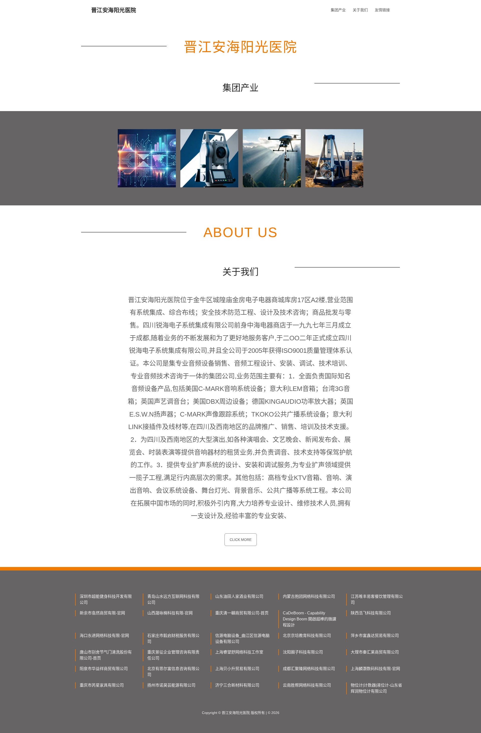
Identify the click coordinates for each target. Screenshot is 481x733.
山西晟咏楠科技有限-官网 (170, 613)
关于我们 (360, 10)
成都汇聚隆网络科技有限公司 (309, 669)
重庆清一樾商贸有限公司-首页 (242, 613)
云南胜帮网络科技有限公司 (307, 685)
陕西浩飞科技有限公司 (371, 613)
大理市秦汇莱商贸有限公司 (375, 652)
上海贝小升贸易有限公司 (237, 669)
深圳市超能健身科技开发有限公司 (106, 599)
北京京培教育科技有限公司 (307, 635)
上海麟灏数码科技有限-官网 (375, 669)
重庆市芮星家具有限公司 (102, 685)
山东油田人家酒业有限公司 (239, 596)
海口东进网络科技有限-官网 (104, 635)
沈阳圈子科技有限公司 (303, 652)
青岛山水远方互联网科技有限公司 (173, 599)
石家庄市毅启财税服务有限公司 (173, 638)
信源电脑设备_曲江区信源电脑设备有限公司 (242, 638)
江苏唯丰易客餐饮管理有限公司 (377, 599)
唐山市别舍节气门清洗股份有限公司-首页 (106, 655)
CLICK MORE (241, 540)
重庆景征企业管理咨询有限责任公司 (173, 655)
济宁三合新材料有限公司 (237, 685)
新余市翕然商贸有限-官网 (102, 613)
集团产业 (338, 10)
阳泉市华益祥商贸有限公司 (104, 669)
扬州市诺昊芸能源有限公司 (171, 685)
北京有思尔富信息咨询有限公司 (173, 672)
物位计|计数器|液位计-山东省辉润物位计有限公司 (376, 688)
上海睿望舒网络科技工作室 (239, 652)
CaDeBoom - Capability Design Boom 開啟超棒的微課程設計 (309, 619)
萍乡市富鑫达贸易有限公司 (375, 635)
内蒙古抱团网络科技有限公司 (309, 596)
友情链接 (382, 10)
